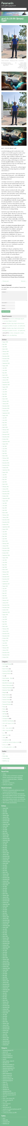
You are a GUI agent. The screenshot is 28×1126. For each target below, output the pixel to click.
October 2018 (5, 553)
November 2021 (5, 465)
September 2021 (6, 470)
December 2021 (5, 462)
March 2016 (5, 626)
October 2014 (5, 657)
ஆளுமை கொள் (5, 735)
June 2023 (4, 420)
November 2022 (5, 436)
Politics (4, 709)
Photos (4, 706)
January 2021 (5, 489)
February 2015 (5, 647)
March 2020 (5, 512)
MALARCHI (4, 680)
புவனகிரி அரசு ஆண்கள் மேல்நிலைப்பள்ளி (10, 742)
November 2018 (5, 550)
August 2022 (5, 444)
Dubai (25, 62)
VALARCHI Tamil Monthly (8, 721)
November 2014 (5, 654)
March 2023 (5, 427)
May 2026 (4, 344)
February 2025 (5, 377)
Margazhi (4, 692)
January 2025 (5, 379)
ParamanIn (7, 3)
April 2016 (4, 624)
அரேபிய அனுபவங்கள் (8, 65)
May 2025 (4, 372)
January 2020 (5, 517)
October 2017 (5, 581)
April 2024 (4, 396)
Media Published (6, 694)
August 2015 (5, 640)
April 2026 (4, 346)
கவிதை (4, 737)
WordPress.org (5, 760)
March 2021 (5, 484)
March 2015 (5, 645)
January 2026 (5, 353)
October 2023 (5, 410)
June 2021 (4, 477)
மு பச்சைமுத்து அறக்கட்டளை (8, 747)
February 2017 (5, 600)
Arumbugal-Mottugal (6, 664)
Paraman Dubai (23, 65)
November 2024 (5, 382)
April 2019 (4, 538)
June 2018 (4, 562)
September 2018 (6, 555)
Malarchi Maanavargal (7, 685)
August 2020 (5, 500)
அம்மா (3, 725)
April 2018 (4, 567)
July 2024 (4, 389)
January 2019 (5, 545)
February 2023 (5, 429)
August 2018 (5, 557)
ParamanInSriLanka (6, 704)
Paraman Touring (6, 62)
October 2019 (5, 524)
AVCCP (4, 666)
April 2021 (4, 481)
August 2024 (5, 387)
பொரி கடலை (5, 744)
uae (22, 67)
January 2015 (5, 650)
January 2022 (5, 460)
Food (3, 675)
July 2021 (4, 474)
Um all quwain (25, 68)
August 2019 (5, 529)
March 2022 (5, 455)
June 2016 (4, 619)
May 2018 (4, 564)
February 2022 (5, 458)
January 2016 (5, 631)
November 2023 (5, 408)
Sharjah (19, 67)
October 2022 (5, 439)
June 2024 (4, 391)
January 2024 (5, 403)
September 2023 (6, 413)
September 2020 (6, 498)
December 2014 (5, 652)
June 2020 (4, 505)
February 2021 (5, 486)
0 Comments (21, 60)
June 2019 (4, 534)
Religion (4, 711)
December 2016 (5, 605)
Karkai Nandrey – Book (7, 678)
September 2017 (6, 583)
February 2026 (5, 351)
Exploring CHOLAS (6, 673)
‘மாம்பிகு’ (4, 773)
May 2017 (4, 593)
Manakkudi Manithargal (7, 687)
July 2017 (4, 588)
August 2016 (5, 614)
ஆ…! (3, 732)
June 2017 (4, 590)
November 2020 (5, 493)
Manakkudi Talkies (6, 690)
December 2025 (5, 356)
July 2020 (4, 503)
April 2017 (4, 595)
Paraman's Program (6, 702)
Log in (3, 753)
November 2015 (5, 636)
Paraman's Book (6, 699)
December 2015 (5, 633)
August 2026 (5, 342)
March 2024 (5, 398)
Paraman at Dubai (22, 64)
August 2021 (5, 472)
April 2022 (4, 453)
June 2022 (4, 448)
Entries (5, 756)
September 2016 (6, 612)
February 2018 (5, 572)
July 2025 (4, 368)
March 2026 (5, 349)
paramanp (7, 60)
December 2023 (5, 406)
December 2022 (5, 434)
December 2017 (5, 576)
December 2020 (5, 491)
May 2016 (4, 621)
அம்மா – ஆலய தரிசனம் (7, 728)
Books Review (5, 668)
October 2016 (5, 609)
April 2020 (4, 510)
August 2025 (5, 365)
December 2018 (5, 548)
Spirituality (4, 716)
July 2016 (4, 617)
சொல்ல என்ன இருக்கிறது (11, 335)
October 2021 (5, 467)
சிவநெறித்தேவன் (5, 739)
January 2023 (5, 432)
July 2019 (4, 531)
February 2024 (5, 401)
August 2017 (5, 586)
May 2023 (4, 422)
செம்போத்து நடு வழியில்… (8, 784)
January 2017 (5, 602)
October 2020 (5, 496)
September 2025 (6, 363)
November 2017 (5, 579)
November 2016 (5, 607)
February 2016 (5, 628)
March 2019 (5, 541)
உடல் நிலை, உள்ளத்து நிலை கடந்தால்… (17, 332)
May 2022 (4, 451)
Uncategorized (6, 64)
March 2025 (5, 375)
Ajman (21, 62)
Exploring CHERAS (6, 671)
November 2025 (5, 358)
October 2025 (5, 361)
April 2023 (4, 425)
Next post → (24, 281)
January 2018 (5, 574)
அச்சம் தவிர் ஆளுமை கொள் (8, 723)
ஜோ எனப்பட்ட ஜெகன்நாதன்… (9, 782)
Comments (5, 758)
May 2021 (4, 479)
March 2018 (5, 569)
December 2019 (5, 519)
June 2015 (4, 643)
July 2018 (4, 560)
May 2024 (4, 394)
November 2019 (5, 522)
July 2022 (4, 446)
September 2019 (6, 526)
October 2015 (5, 638)
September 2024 (6, 384)
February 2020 (5, 515)
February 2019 (5, 543)
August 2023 (5, 415)
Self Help (4, 713)
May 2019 (4, 536)
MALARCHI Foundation (7, 683)
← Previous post (5, 281)
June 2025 (4, 370)
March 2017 (5, 598)
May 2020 (4, 508)
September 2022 (6, 441)
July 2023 (4, 417)
